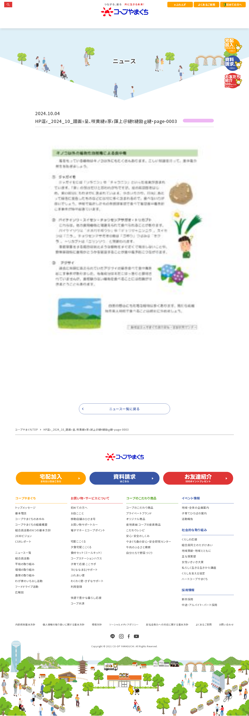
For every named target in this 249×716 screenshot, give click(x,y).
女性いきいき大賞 (193, 562)
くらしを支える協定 (193, 573)
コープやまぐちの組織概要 (31, 524)
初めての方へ (234, 4)
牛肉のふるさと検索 (138, 547)
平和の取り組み (25, 564)
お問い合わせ (226, 624)
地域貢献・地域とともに (196, 551)
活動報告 (187, 519)
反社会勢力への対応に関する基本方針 (167, 624)
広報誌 (19, 592)
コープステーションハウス (86, 558)
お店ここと (77, 513)
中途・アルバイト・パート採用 (199, 605)
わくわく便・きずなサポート (87, 581)
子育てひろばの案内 (194, 513)
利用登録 (76, 586)
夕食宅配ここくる (81, 547)
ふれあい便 (78, 575)
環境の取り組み (25, 569)
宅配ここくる (78, 541)
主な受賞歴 (189, 556)
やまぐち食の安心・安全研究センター (148, 541)
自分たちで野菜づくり (139, 553)
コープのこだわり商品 (139, 507)
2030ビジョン (23, 536)
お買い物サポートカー (84, 524)
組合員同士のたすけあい (197, 545)
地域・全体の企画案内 (195, 507)
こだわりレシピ (135, 530)
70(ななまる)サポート (84, 569)
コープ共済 (78, 603)
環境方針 (97, 624)
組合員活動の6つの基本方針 (33, 530)
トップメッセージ (25, 507)
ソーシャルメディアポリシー (124, 624)
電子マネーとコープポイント (88, 530)
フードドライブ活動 (26, 586)
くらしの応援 (189, 539)
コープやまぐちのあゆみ (29, 519)
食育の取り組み (25, 575)
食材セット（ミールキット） (86, 553)
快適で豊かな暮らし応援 (86, 598)
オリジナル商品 (135, 519)
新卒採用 (187, 599)
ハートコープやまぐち (195, 579)
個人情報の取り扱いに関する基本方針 (64, 624)
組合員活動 (22, 558)
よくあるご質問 (206, 4)
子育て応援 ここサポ (83, 564)
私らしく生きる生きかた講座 (199, 567)
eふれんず (180, 4)
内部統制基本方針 (25, 624)
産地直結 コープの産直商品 (143, 524)
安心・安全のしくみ (137, 536)
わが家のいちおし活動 (29, 581)
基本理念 (21, 513)
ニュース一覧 (23, 553)
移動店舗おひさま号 (83, 519)
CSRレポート (23, 541)
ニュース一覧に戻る (124, 408)
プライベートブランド (139, 513)
